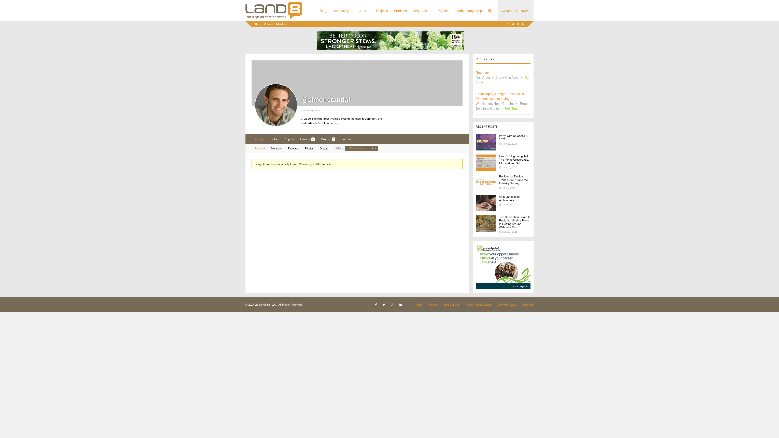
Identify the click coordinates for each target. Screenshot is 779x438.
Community (340, 11)
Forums (346, 139)
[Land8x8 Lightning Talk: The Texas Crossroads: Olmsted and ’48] (486, 169)
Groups (327, 139)
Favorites (293, 148)
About (258, 24)
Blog (323, 11)
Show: (339, 148)
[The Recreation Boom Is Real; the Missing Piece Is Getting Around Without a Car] (486, 230)
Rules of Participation (478, 304)
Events (444, 11)
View (337, 123)
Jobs (362, 11)
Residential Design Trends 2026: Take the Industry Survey (513, 180)
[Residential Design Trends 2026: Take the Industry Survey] (486, 190)
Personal (260, 148)
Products (400, 11)
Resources (420, 11)
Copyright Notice (506, 304)
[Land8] (273, 18)
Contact (268, 24)
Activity (259, 139)
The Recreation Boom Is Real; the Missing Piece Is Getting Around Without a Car (514, 222)
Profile (274, 139)
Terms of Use (451, 304)
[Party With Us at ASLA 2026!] (486, 149)
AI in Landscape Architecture (509, 198)
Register (523, 11)
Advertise (281, 24)
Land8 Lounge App (468, 11)
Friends (307, 139)
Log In (508, 11)
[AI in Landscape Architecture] (486, 210)
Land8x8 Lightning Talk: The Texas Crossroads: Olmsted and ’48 (514, 160)
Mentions (276, 148)
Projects (382, 11)
